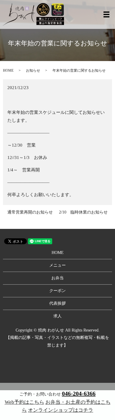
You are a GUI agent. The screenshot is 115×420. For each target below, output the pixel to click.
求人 (57, 316)
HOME (8, 70)
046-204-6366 (79, 393)
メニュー (57, 265)
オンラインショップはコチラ (60, 410)
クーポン (57, 290)
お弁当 (57, 278)
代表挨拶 (57, 303)
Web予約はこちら (24, 402)
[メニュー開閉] (106, 14)
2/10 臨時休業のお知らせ (83, 212)
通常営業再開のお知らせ (30, 212)
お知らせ (33, 70)
